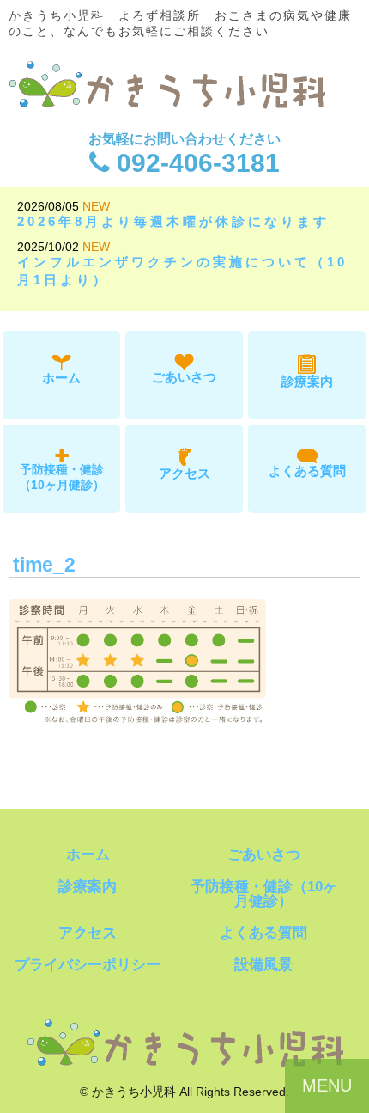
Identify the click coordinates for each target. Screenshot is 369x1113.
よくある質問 (307, 470)
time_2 (44, 564)
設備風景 (263, 965)
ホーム (61, 377)
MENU (327, 1085)
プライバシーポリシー (87, 965)
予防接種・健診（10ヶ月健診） (62, 477)
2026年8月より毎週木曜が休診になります (173, 221)
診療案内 (307, 381)
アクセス (184, 473)
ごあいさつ (184, 377)
